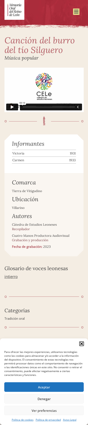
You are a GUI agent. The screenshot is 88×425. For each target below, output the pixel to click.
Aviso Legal (69, 420)
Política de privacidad (48, 420)
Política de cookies (23, 420)
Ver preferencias (44, 410)
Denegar (44, 399)
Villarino (18, 208)
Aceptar (44, 387)
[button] (81, 344)
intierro (11, 276)
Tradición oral (14, 318)
